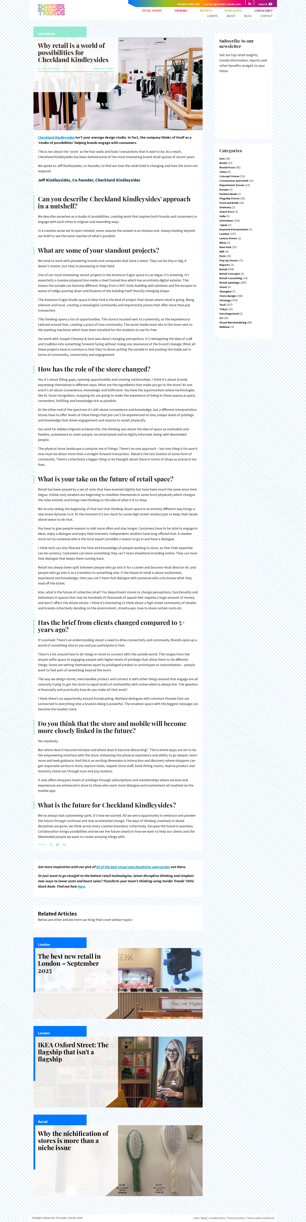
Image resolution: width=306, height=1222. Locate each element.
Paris (222, 256)
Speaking (180, 11)
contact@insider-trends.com (222, 4)
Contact (266, 16)
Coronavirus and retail (233, 180)
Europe (224, 189)
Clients (212, 16)
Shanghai (225, 291)
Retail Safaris (152, 11)
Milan (222, 242)
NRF (222, 251)
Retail (223, 269)
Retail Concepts (229, 273)
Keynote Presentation (233, 229)
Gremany (225, 207)
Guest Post (226, 211)
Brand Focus (227, 167)
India (222, 216)
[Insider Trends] (51, 15)
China (223, 172)
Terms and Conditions (260, 1218)
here (81, 886)
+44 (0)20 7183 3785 (188, 4)
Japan (223, 225)
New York (225, 247)
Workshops (233, 11)
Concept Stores (229, 176)
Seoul (223, 287)
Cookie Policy (217, 1218)
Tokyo (223, 309)
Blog (247, 16)
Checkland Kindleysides (56, 137)
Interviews (226, 220)
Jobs (196, 1218)
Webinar (224, 327)
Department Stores (231, 185)
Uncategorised (229, 313)
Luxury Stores (228, 238)
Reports (206, 11)
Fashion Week (228, 194)
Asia (222, 158)
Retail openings (229, 282)
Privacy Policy (236, 1218)
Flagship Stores (229, 198)
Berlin (223, 163)
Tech (222, 304)
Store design (227, 296)
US (221, 318)
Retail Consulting (230, 278)
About (231, 16)
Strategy (225, 300)
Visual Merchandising (232, 322)
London (224, 234)
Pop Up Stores (228, 260)
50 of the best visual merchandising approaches (133, 867)
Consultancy (263, 11)
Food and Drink (229, 203)
